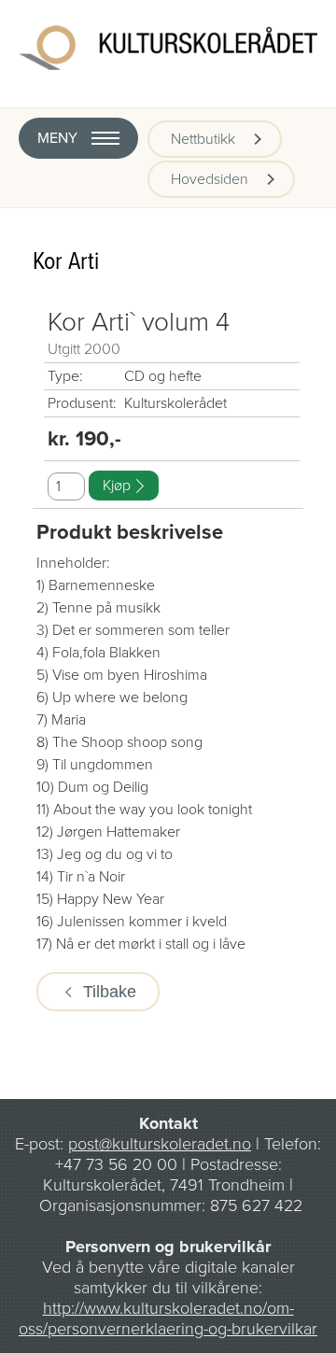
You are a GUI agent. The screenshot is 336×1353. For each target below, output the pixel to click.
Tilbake (109, 991)
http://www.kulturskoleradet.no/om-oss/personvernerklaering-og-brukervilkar (168, 1318)
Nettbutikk (203, 139)
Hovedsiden (209, 179)
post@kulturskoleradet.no (159, 1144)
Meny (57, 138)
